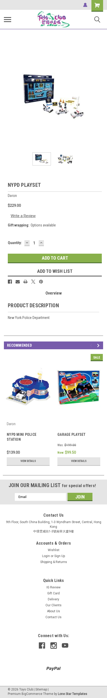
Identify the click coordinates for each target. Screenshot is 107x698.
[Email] (18, 282)
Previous (8, 96)
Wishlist (53, 550)
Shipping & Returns (53, 562)
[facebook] (42, 645)
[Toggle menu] (7, 19)
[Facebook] (10, 282)
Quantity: (15, 243)
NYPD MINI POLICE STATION (21, 436)
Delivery (53, 599)
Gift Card (53, 593)
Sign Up (59, 556)
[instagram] (53, 645)
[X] (33, 282)
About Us (53, 611)
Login (46, 556)
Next (99, 96)
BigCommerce (32, 694)
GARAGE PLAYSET (71, 434)
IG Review (53, 587)
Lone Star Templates (72, 694)
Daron (11, 424)
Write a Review (23, 215)
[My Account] (85, 5)
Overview (53, 293)
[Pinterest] (41, 282)
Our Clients (53, 605)
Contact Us (53, 617)
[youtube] (65, 645)
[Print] (25, 282)
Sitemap (41, 689)
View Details (28, 461)
